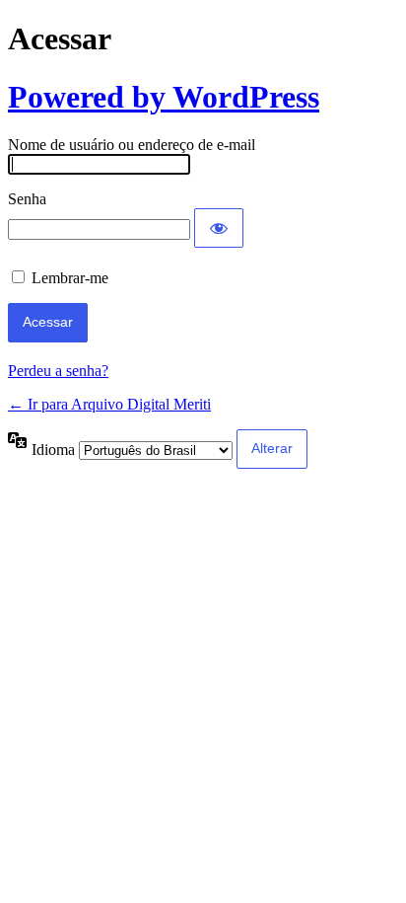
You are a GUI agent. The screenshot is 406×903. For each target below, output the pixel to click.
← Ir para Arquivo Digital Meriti (109, 404)
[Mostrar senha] (218, 228)
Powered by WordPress (163, 96)
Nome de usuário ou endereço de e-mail (131, 144)
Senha (27, 198)
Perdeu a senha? (58, 370)
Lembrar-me (70, 277)
